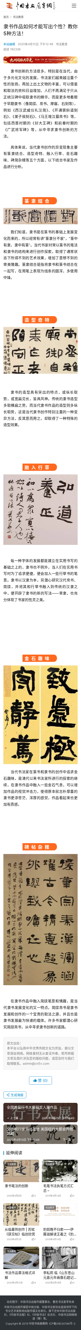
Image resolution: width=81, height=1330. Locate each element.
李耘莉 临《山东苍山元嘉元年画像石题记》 (59, 1275)
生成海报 (16, 1095)
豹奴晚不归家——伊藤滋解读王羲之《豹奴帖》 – (58, 1232)
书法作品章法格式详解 (20, 1275)
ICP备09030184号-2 (62, 1323)
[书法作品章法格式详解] (21, 1258)
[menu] (74, 6)
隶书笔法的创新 (16, 1186)
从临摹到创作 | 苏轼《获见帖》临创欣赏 (20, 1231)
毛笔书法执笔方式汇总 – (58, 1188)
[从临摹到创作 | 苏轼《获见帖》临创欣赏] (21, 1214)
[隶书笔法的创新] (21, 1171)
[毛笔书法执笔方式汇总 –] (60, 1171)
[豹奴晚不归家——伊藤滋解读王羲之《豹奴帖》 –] (60, 1214)
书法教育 (62, 44)
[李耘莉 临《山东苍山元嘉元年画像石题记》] (60, 1258)
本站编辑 (9, 44)
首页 (6, 17)
